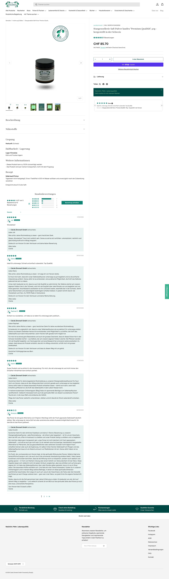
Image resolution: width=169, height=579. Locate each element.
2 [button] (44, 496)
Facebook (151, 531)
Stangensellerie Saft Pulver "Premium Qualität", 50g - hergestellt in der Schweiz (37, 20)
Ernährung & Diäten (18, 20)
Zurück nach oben (84, 516)
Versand (102, 47)
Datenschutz (152, 542)
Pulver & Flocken (38, 11)
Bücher (92, 11)
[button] (162, 4)
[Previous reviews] (95, 105)
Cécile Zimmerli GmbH (16, 572)
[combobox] (86, 4)
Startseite (8, 20)
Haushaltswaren (104, 11)
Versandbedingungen (155, 550)
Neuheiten (21, 11)
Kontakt (151, 557)
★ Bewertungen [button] (167, 291)
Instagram (151, 534)
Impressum (152, 546)
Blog (161, 11)
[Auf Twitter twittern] (100, 84)
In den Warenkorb (138, 59)
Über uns (155, 11)
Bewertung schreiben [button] (72, 202)
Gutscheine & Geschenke (123, 11)
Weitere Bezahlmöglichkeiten (128, 69)
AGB (149, 538)
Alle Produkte (10, 11)
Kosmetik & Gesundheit (77, 11)
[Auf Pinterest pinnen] (107, 84)
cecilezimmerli (97, 25)
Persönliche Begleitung (14, 14)
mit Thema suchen (30, 14)
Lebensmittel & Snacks (56, 11)
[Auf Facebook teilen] (103, 84)
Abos (28, 11)
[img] (11, 217)
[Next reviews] (162, 105)
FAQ (149, 553)
